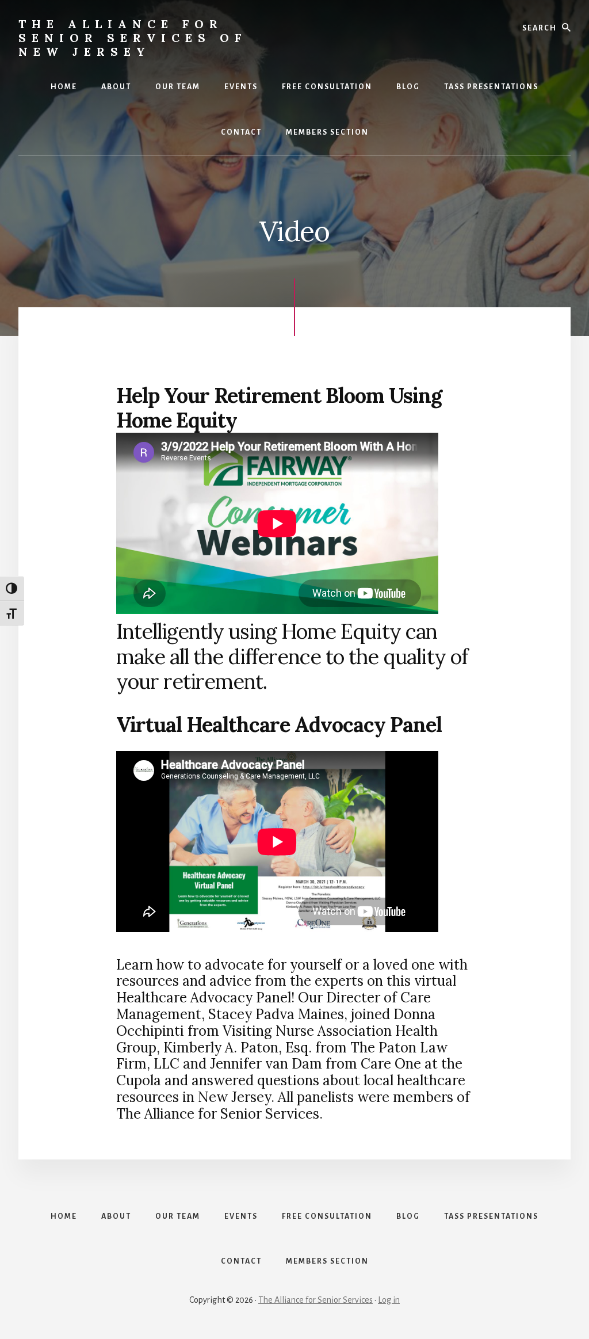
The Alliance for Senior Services (315, 1299)
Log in (389, 1299)
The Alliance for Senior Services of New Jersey (132, 38)
